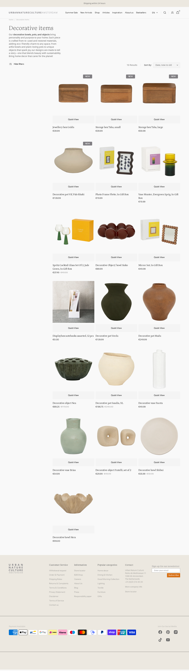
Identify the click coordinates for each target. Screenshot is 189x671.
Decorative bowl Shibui (151, 470)
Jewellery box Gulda (63, 127)
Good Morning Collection (108, 579)
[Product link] (73, 104)
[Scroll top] (185, 667)
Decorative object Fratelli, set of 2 (113, 470)
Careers (77, 579)
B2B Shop (78, 575)
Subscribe (173, 575)
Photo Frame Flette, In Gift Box (112, 194)
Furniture (101, 592)
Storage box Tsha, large (150, 127)
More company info (133, 587)
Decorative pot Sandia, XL (109, 403)
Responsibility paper (83, 596)
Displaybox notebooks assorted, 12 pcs (73, 335)
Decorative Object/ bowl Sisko (111, 265)
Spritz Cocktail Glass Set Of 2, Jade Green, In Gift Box (71, 267)
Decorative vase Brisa (64, 470)
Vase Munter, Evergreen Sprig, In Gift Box (158, 196)
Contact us (54, 605)
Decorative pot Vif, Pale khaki (68, 194)
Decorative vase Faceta (150, 403)
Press (76, 592)
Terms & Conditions (58, 587)
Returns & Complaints (58, 583)
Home (11, 20)
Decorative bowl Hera (64, 537)
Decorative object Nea (64, 403)
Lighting (101, 583)
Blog (76, 587)
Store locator (79, 570)
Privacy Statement (57, 592)
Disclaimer (53, 596)
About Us (78, 583)
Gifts (100, 596)
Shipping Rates (55, 579)
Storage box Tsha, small (108, 127)
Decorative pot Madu (149, 335)
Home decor (103, 570)
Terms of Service (56, 600)
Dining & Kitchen (105, 575)
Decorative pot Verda (106, 335)
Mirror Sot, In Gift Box (150, 265)
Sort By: (148, 65)
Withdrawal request (57, 570)
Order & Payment (56, 575)
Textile (100, 587)
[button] (164, 12)
